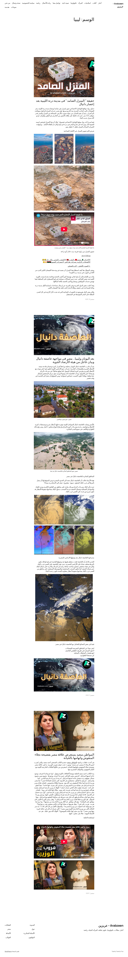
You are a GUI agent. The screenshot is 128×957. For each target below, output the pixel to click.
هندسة (7, 7)
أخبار (99, 3)
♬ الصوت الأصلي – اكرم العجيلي (79, 266)
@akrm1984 (86, 256)
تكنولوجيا (74, 3)
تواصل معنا (56, 3)
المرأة (80, 3)
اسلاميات (87, 3)
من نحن (7, 3)
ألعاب (94, 3)
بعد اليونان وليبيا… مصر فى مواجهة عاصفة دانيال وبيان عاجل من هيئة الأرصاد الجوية (65, 360)
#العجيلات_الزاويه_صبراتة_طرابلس (77, 262)
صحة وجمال (16, 3)
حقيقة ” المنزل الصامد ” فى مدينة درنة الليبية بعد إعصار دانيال (65, 102)
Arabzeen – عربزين (118, 5)
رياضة (38, 3)
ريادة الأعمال (46, 3)
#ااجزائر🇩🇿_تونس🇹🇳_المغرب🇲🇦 (79, 260)
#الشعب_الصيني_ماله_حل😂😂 (54, 260)
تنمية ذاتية (65, 3)
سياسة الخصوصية (28, 3)
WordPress (8, 951)
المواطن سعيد (72, 762)
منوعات (13, 7)
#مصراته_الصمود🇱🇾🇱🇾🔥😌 (53, 262)
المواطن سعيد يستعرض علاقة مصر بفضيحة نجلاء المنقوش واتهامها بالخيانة (64, 756)
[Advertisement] (64, 37)
